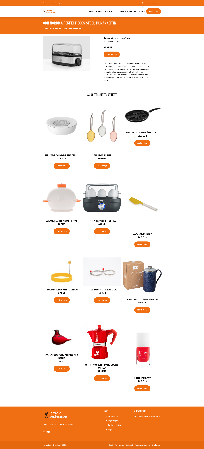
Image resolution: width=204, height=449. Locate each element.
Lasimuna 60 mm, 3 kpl (102, 155)
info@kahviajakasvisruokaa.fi (149, 3)
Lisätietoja (112, 54)
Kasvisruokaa (95, 11)
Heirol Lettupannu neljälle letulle (142, 132)
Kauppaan (153, 11)
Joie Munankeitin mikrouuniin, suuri (61, 220)
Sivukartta (156, 445)
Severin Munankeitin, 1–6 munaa (102, 220)
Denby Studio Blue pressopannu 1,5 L (142, 299)
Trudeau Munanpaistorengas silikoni (62, 289)
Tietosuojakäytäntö (142, 445)
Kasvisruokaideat (128, 11)
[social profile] (59, 3)
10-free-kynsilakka (142, 377)
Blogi (142, 11)
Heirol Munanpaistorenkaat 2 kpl (102, 289)
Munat (127, 38)
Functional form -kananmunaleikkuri (61, 155)
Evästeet (129, 445)
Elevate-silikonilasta (142, 233)
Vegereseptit (110, 11)
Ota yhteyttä (119, 445)
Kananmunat (119, 38)
